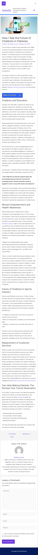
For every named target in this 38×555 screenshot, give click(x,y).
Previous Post (12, 434)
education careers (7, 223)
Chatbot (4, 44)
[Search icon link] (35, 3)
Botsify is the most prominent (17, 87)
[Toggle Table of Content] (19, 95)
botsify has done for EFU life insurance (24, 380)
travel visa (22, 397)
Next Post (27, 434)
